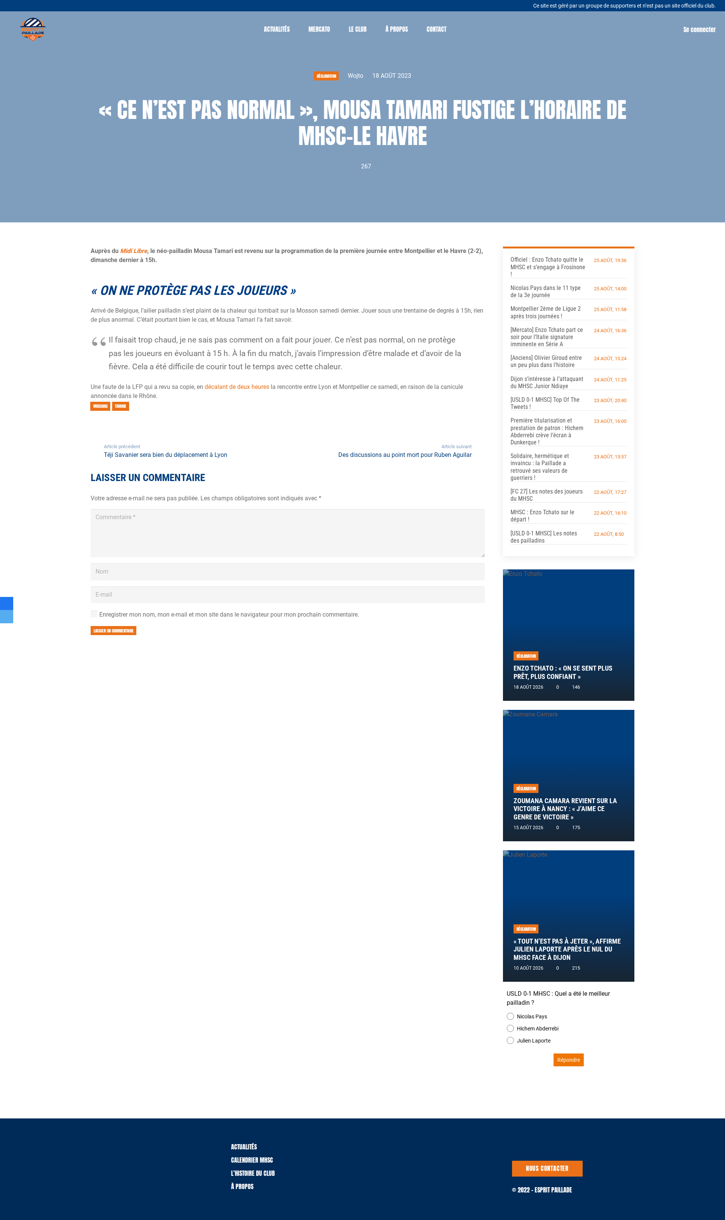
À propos (242, 1186)
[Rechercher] (463, 29)
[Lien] (33, 29)
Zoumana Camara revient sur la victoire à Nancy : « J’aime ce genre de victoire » (565, 809)
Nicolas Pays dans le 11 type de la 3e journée (546, 291)
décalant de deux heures (237, 386)
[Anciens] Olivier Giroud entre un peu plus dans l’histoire (546, 361)
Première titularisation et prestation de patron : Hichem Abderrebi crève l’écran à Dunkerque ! (547, 431)
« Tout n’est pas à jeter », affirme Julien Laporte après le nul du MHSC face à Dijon (567, 949)
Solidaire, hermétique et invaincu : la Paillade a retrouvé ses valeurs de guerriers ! (540, 466)
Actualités (244, 1146)
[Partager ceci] (6, 603)
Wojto (355, 75)
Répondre (568, 1060)
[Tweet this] (6, 616)
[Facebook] (34, 5)
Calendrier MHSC (252, 1159)
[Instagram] (44, 5)
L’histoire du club (253, 1173)
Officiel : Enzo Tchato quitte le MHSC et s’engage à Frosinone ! (548, 267)
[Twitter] (25, 5)
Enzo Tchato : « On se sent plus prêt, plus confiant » (563, 672)
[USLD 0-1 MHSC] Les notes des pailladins (544, 537)
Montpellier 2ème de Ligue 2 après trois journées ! (546, 312)
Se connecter (699, 29)
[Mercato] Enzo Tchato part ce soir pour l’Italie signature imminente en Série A (547, 337)
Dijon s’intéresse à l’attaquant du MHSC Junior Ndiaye (547, 382)
